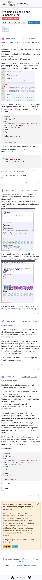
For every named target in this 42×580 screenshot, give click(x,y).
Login (15, 547)
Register (7, 547)
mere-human (10, 190)
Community (22, 3)
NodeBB (19, 565)
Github (29, 171)
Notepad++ (31, 559)
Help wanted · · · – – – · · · (11, 18)
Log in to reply (34, 22)
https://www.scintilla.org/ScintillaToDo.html (17, 309)
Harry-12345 (10, 38)
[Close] (37, 504)
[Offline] (3, 38)
